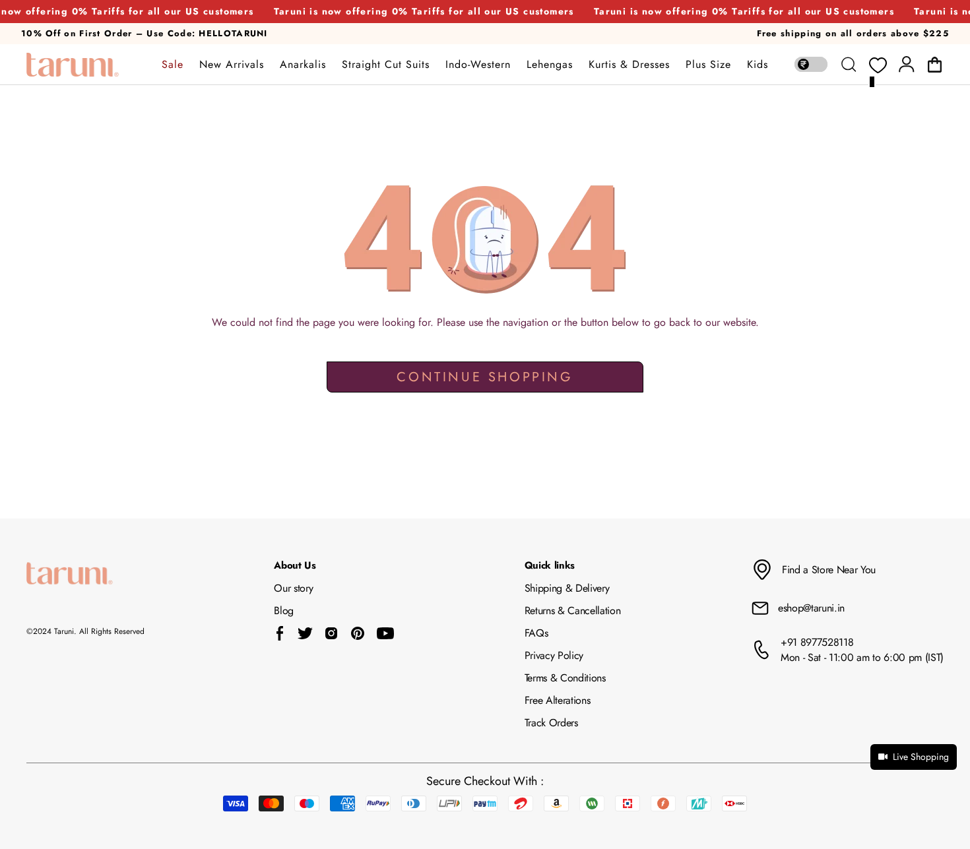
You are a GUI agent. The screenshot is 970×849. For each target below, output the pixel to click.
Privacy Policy (554, 655)
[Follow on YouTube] (385, 633)
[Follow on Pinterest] (358, 633)
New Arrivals (231, 65)
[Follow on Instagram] (331, 633)
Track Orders (551, 722)
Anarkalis (303, 65)
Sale (172, 65)
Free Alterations (558, 700)
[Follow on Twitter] (305, 633)
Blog (284, 610)
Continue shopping (485, 377)
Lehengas (550, 65)
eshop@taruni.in (811, 607)
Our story (293, 588)
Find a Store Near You (829, 569)
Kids (757, 65)
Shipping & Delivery (567, 588)
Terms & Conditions (565, 677)
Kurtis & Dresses (629, 65)
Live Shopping (921, 756)
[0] (878, 66)
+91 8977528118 (817, 642)
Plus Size (708, 65)
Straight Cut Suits (386, 65)
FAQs (536, 633)
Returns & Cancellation (573, 610)
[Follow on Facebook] (280, 633)
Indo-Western (478, 65)
